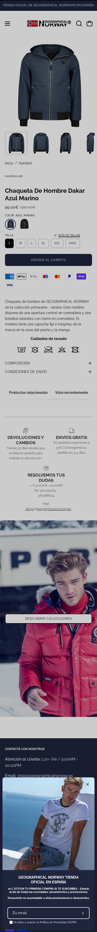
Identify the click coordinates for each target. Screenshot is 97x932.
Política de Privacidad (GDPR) (58, 922)
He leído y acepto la (44, 922)
